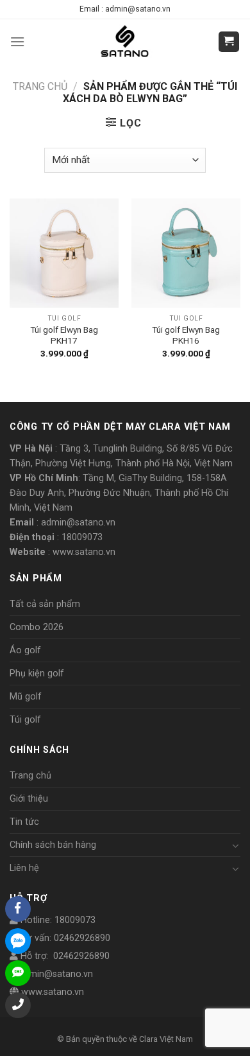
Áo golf (25, 650)
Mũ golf (26, 696)
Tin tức (24, 821)
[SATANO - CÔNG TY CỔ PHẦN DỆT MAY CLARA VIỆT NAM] (125, 41)
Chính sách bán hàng (53, 845)
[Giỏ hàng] (229, 42)
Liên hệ (24, 868)
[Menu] (17, 41)
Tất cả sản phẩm (45, 604)
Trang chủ (40, 86)
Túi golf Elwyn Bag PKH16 (186, 335)
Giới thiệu (29, 798)
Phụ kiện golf (37, 673)
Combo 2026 (36, 627)
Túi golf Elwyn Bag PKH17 (64, 335)
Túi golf (25, 719)
